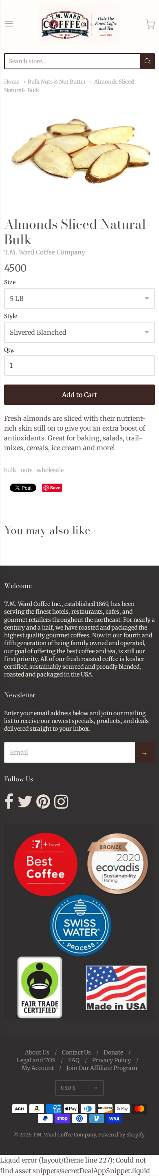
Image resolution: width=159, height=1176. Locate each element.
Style (10, 316)
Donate (113, 1052)
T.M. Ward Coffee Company (44, 252)
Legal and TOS (36, 1060)
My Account (38, 1068)
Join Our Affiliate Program (101, 1068)
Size (9, 282)
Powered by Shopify (121, 1135)
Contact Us (76, 1052)
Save (55, 487)
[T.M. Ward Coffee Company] (79, 24)
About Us (37, 1052)
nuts (26, 470)
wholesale (50, 470)
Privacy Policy (111, 1060)
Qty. (9, 350)
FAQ (74, 1060)
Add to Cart (79, 395)
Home (12, 81)
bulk (10, 470)
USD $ (68, 1088)
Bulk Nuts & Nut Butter (57, 81)
